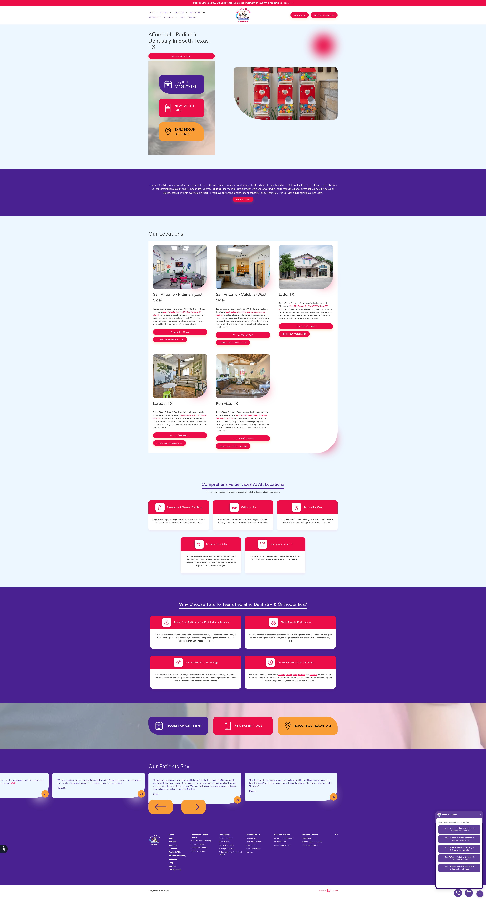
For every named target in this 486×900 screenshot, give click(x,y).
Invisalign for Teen (226, 845)
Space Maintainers (198, 851)
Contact (172, 866)
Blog (171, 863)
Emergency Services (310, 845)
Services (172, 842)
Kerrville (313, 674)
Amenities (173, 845)
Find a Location (243, 199)
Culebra (281, 674)
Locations (173, 859)
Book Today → (285, 2)
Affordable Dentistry (177, 856)
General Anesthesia (282, 845)
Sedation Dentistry (282, 835)
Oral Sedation (280, 842)
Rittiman (301, 674)
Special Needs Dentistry (312, 842)
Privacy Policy (175, 870)
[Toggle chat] (479, 893)
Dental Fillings (252, 838)
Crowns (249, 852)
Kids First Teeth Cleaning (201, 841)
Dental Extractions (254, 842)
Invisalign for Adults (227, 849)
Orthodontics (224, 835)
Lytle (295, 674)
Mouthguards (307, 838)
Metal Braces (224, 842)
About (171, 838)
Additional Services (310, 835)
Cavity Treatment (253, 849)
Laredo (289, 674)
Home (171, 835)
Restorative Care (253, 835)
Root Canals (251, 845)
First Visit (173, 849)
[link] (243, 15)
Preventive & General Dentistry (199, 836)
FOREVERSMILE (225, 838)
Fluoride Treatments (199, 848)
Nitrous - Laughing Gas (283, 838)
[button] (152, 12)
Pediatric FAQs (175, 852)
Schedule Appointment (324, 15)
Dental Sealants (197, 844)
